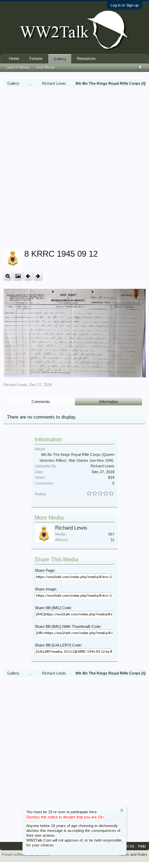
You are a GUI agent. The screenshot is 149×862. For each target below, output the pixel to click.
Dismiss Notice (121, 810)
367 (111, 534)
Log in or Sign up (125, 5)
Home (14, 58)
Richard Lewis (15, 385)
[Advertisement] (74, 169)
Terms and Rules (133, 854)
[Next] (38, 276)
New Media (45, 67)
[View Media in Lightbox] (18, 276)
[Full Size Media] (7, 276)
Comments (41, 402)
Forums (36, 58)
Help (142, 846)
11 (112, 540)
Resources (86, 58)
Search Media (17, 67)
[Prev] (28, 276)
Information (108, 402)
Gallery (59, 59)
